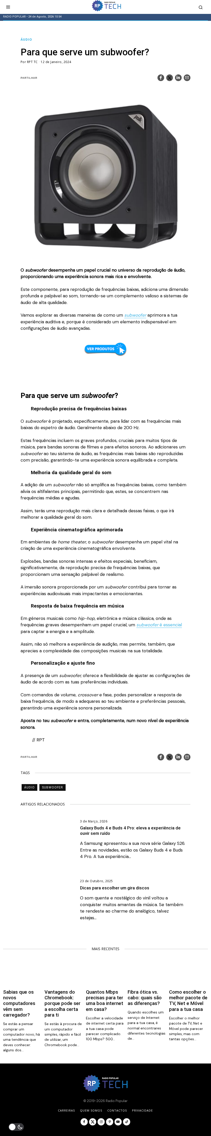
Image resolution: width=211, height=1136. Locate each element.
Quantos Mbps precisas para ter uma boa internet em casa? (104, 1000)
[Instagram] (101, 1122)
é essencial (159, 625)
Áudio (26, 39)
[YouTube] (118, 1122)
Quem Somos (91, 1110)
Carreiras (66, 1110)
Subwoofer (52, 787)
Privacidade (142, 1110)
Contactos (117, 1110)
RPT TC (32, 62)
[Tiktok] (126, 1122)
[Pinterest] (109, 1122)
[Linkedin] (178, 77)
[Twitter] (169, 77)
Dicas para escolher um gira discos (114, 887)
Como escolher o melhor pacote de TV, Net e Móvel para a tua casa (188, 1000)
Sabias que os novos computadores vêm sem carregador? (19, 1003)
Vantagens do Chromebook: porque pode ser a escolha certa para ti (63, 1003)
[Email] (187, 77)
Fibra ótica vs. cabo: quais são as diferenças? (145, 998)
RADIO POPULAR (14, 16)
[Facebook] (160, 77)
